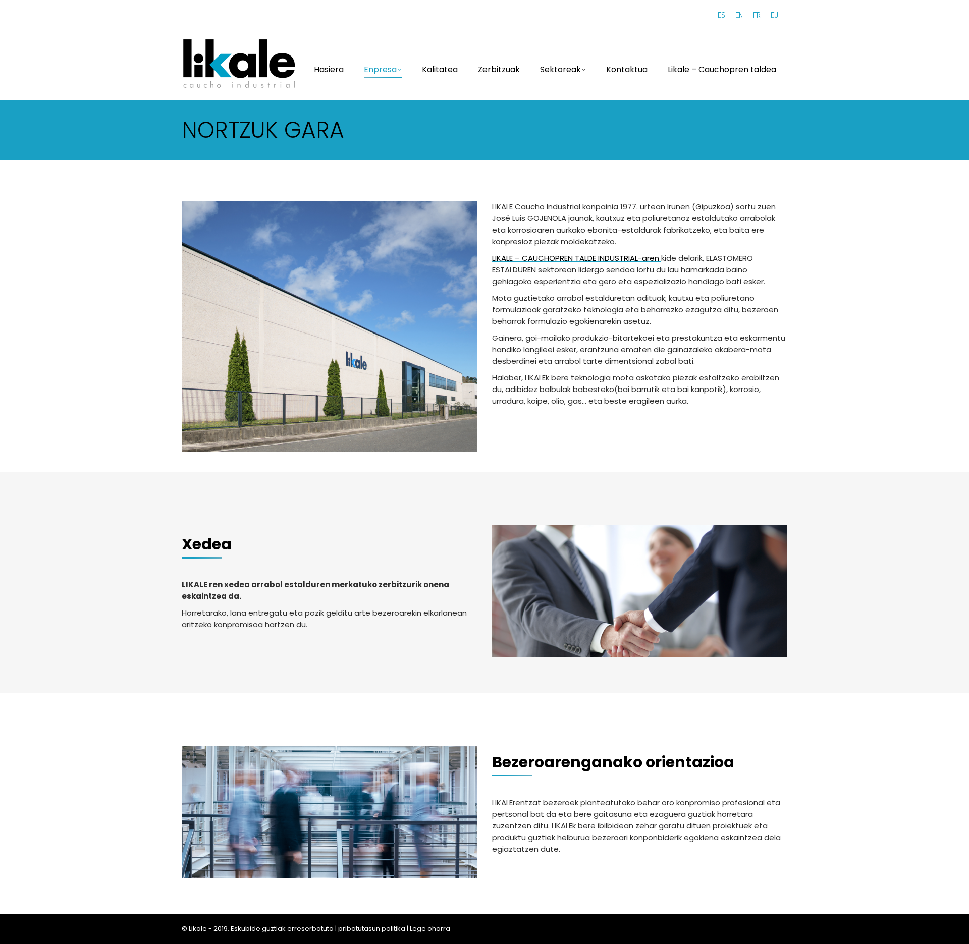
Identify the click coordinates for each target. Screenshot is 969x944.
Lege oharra (430, 928)
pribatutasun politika (371, 928)
